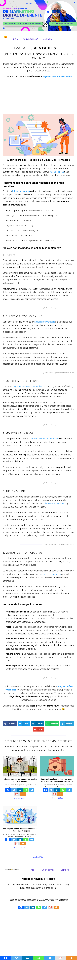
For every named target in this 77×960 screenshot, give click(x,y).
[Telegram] (31, 790)
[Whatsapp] (25, 790)
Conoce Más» (19, 798)
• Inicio (14, 39)
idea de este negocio (51, 574)
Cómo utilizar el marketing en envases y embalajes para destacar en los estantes (57, 780)
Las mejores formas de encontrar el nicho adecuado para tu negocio (19, 830)
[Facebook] (8, 790)
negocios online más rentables (27, 386)
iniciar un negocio (21, 191)
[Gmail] (17, 794)
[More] (23, 794)
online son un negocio (53, 503)
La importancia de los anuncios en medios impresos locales (20, 780)
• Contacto (47, 39)
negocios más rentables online (57, 76)
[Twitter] (14, 790)
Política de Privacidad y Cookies (38, 879)
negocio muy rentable (44, 321)
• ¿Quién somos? (30, 39)
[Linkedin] (20, 790)
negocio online (57, 172)
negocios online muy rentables (43, 438)
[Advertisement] (38, 98)
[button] (10, 723)
